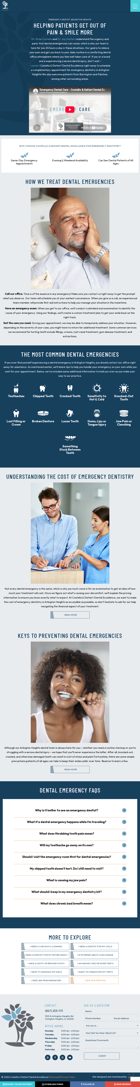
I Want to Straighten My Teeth (95, 972)
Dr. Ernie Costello (41, 39)
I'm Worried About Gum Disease (95, 955)
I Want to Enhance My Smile (46, 972)
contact (35, 65)
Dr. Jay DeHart (66, 39)
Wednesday (51, 1038)
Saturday (50, 1049)
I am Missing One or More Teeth (95, 963)
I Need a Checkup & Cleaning (46, 946)
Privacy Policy (68, 1077)
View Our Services (95, 980)
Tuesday (49, 1034)
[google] (47, 1057)
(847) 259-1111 (54, 1011)
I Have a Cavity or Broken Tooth (46, 963)
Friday (48, 1045)
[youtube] (70, 1057)
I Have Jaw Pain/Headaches (46, 980)
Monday (49, 1030)
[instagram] (62, 1057)
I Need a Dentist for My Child (95, 946)
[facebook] (55, 1057)
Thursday (50, 1041)
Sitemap (54, 1077)
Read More (70, 615)
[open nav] (135, 5)
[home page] (5, 6)
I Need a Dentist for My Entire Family (46, 955)
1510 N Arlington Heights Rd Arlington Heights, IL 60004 (59, 1017)
